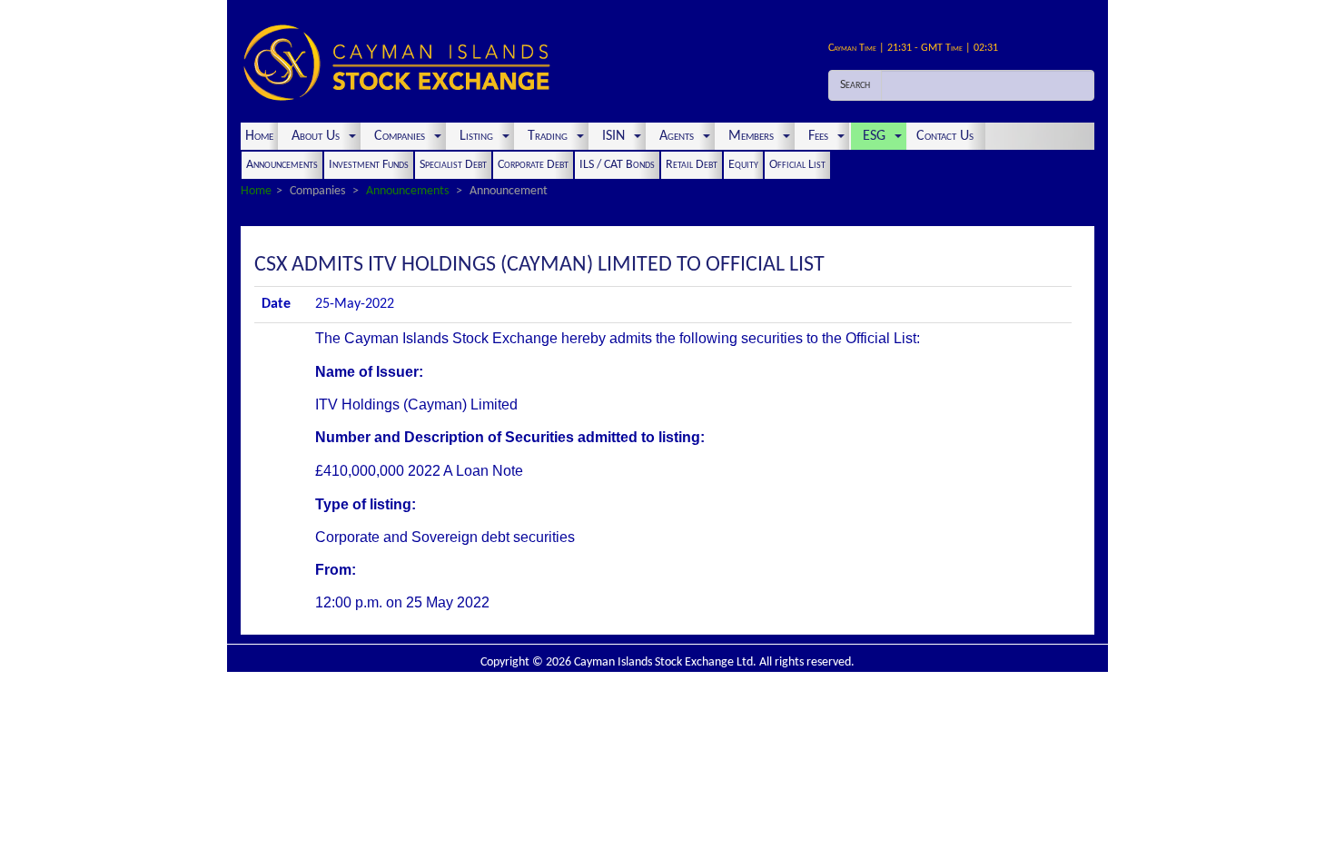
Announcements (282, 165)
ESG (874, 136)
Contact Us (947, 136)
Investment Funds (369, 165)
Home (259, 136)
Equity (743, 165)
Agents (676, 136)
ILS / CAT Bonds (617, 165)
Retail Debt (691, 165)
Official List (797, 165)
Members (751, 136)
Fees (818, 136)
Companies (399, 136)
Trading (547, 136)
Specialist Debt (453, 165)
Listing (476, 136)
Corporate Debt (533, 165)
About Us (315, 136)
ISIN (613, 136)
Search (855, 85)
